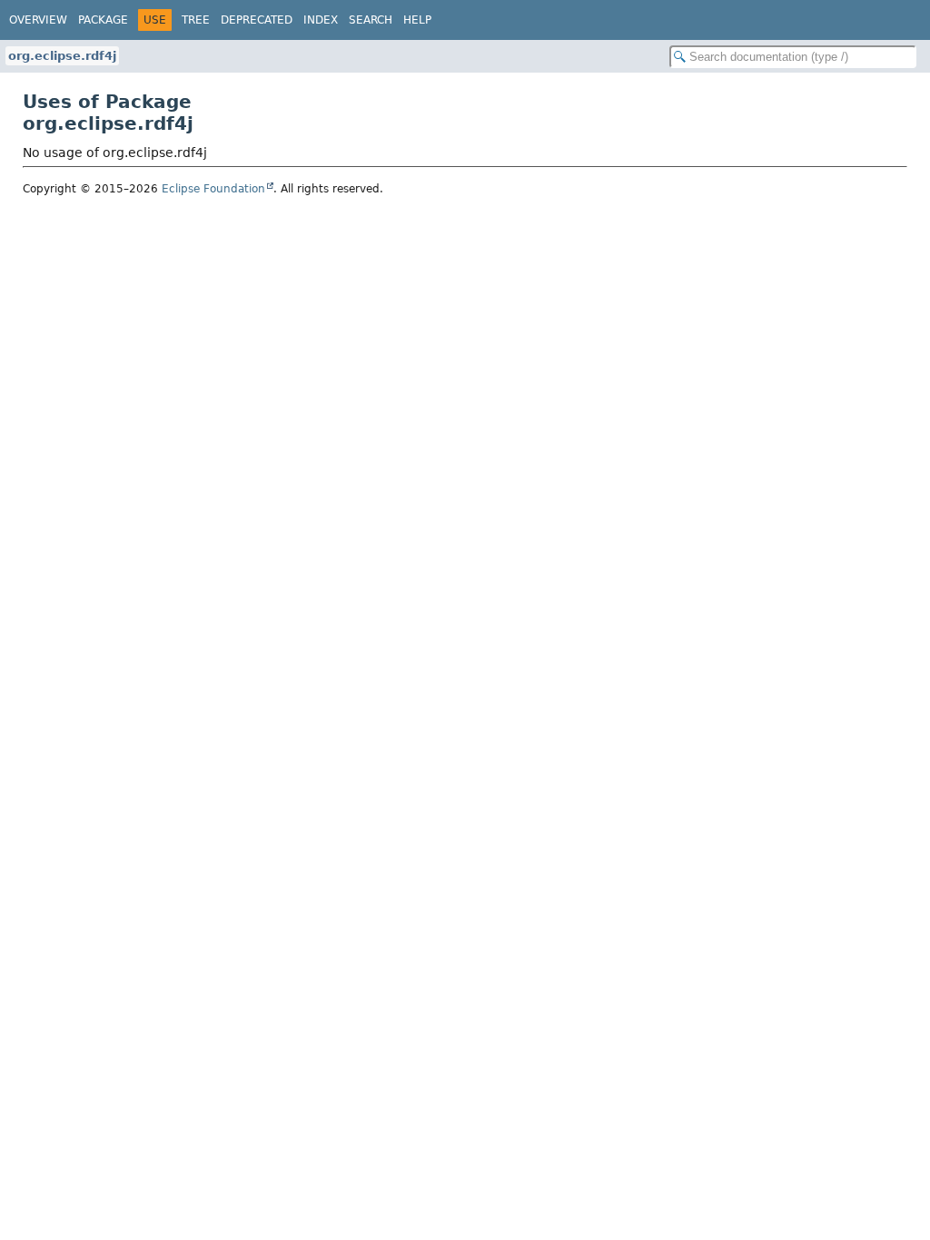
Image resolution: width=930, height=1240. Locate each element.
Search (370, 20)
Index (320, 20)
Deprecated (256, 20)
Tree (196, 20)
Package (103, 20)
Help (417, 20)
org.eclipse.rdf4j (62, 56)
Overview (38, 20)
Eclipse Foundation (213, 188)
